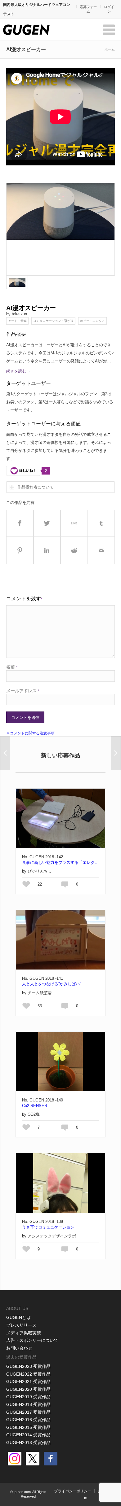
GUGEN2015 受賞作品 (28, 1427)
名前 (12, 666)
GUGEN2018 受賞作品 (28, 1404)
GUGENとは (18, 1317)
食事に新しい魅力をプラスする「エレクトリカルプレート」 (60, 862)
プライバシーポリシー (72, 1491)
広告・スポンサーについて (32, 1340)
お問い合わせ (19, 1348)
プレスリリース (21, 1325)
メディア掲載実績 (23, 1332)
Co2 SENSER (34, 1105)
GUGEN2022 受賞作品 (28, 1374)
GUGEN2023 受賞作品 (28, 1366)
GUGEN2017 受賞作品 (28, 1412)
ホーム (110, 49)
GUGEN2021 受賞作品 (28, 1381)
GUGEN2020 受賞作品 (28, 1389)
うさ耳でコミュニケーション (48, 1227)
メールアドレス (22, 690)
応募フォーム (88, 9)
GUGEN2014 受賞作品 (28, 1434)
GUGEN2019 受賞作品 (28, 1396)
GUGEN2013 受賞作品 (28, 1442)
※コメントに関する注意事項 (30, 733)
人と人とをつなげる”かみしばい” (51, 984)
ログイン (109, 9)
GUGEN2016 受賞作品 (28, 1419)
